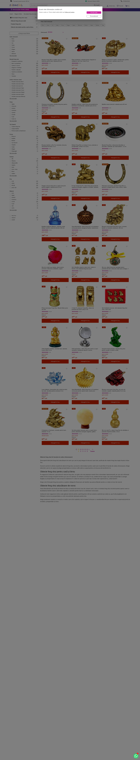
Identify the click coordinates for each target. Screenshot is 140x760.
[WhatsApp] (136, 756)
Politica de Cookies (69, 12)
